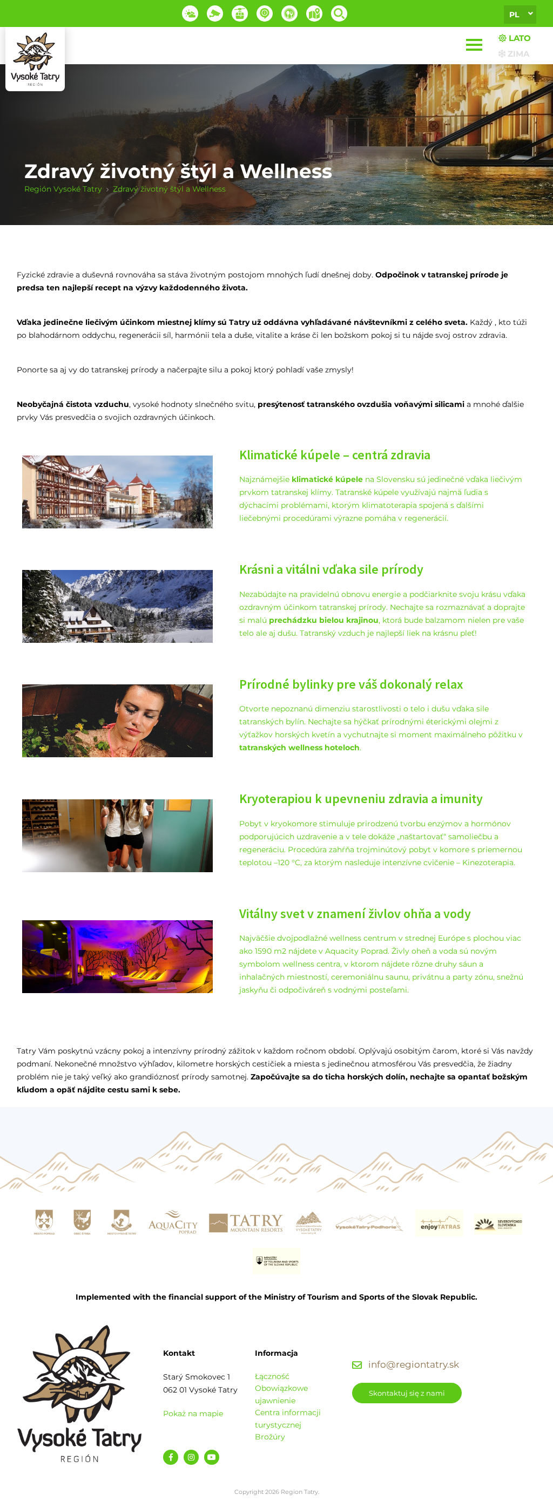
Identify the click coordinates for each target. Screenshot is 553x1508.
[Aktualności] (265, 13)
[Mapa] (314, 13)
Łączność (272, 1376)
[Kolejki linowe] (240, 13)
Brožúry (270, 1437)
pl (514, 14)
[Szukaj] (339, 13)
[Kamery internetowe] (215, 13)
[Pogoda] (190, 13)
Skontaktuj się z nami (407, 1393)
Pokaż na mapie (193, 1413)
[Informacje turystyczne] (289, 13)
